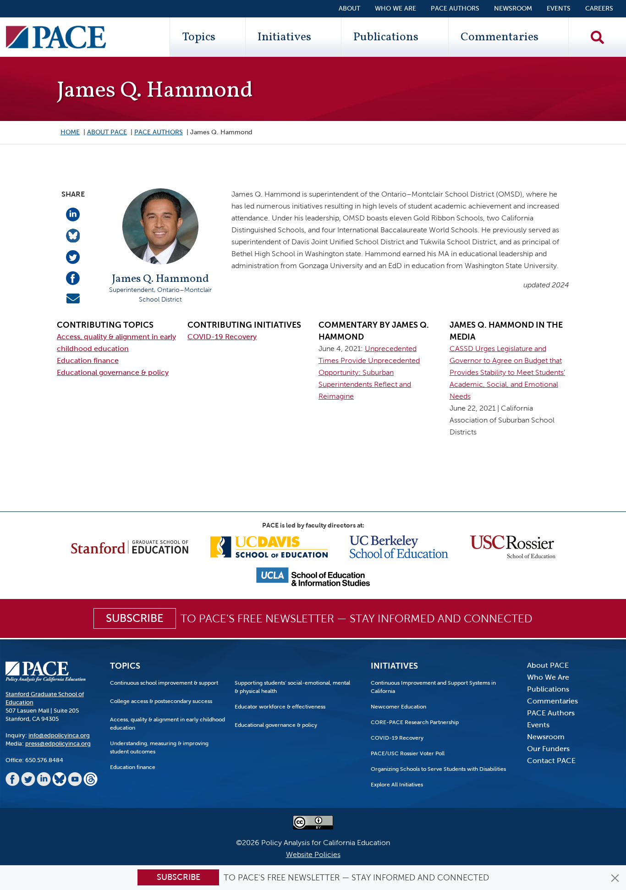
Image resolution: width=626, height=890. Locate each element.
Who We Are (395, 8)
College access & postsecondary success (161, 701)
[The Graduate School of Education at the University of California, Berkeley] (399, 546)
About (349, 8)
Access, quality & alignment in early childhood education (167, 723)
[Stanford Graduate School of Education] (129, 546)
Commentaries (499, 37)
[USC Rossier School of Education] (512, 546)
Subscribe (178, 877)
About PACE (107, 132)
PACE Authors (455, 8)
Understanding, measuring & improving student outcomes (159, 747)
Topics (198, 37)
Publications (385, 37)
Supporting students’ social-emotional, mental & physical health (292, 687)
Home (70, 132)
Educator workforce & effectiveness (280, 706)
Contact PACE (551, 760)
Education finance (88, 360)
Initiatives (284, 37)
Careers (599, 8)
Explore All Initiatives (397, 784)
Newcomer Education (398, 706)
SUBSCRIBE (135, 618)
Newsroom (513, 8)
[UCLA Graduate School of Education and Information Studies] (313, 576)
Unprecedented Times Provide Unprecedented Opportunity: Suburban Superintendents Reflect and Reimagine (369, 372)
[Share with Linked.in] (73, 214)
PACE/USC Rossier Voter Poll (408, 753)
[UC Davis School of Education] (269, 546)
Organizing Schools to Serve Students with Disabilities (438, 769)
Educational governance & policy (113, 372)
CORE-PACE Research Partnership (415, 722)
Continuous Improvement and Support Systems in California (433, 687)
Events (559, 8)
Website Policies (313, 854)
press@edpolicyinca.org (58, 743)
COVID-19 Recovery (222, 337)
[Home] (55, 37)
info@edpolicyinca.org (59, 735)
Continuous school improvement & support (164, 683)
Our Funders (548, 749)
